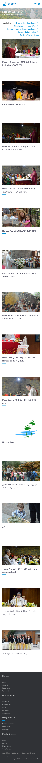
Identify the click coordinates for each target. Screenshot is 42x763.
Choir (4, 707)
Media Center (10, 14)
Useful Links (6, 688)
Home (3, 14)
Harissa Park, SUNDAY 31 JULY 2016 (19, 231)
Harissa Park (8, 442)
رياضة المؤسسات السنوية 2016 (14, 653)
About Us (5, 685)
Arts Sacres (6, 713)
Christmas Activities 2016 (14, 104)
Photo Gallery (7, 746)
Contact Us (6, 691)
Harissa (6, 676)
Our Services (8, 695)
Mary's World (8, 718)
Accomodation (7, 704)
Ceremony (5, 702)
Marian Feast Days (8, 724)
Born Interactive (34, 759)
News (4, 740)
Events (4, 743)
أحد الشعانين (7, 527)
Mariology (5, 730)
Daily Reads (6, 727)
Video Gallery (6, 749)
